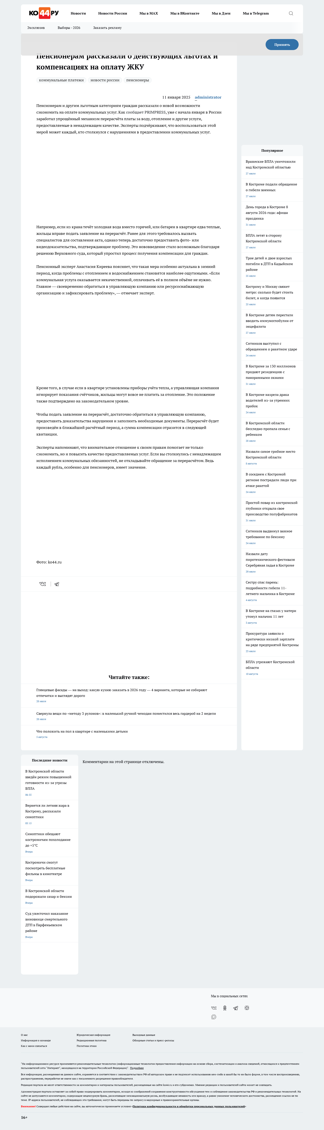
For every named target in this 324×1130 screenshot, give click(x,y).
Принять (282, 44)
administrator (208, 97)
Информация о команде (36, 1040)
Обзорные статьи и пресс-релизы (153, 1040)
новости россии (105, 79)
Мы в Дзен (221, 13)
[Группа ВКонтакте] (213, 1008)
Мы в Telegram (256, 13)
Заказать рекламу (107, 28)
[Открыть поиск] (291, 13)
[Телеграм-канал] (235, 1008)
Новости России (112, 13)
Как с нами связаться (34, 1046)
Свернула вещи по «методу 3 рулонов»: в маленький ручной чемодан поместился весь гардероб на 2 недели (126, 716)
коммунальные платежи (61, 79)
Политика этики (87, 1046)
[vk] (43, 584)
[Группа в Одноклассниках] (224, 1008)
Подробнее (137, 1068)
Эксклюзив (36, 28)
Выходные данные (143, 1034)
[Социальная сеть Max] (213, 1016)
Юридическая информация (93, 1034)
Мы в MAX (149, 13)
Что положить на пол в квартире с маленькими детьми (82, 734)
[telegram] (58, 584)
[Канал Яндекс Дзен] (246, 1008)
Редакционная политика (91, 1040)
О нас (24, 1034)
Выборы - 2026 (69, 28)
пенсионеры (137, 79)
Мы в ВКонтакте (184, 13)
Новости (78, 13)
